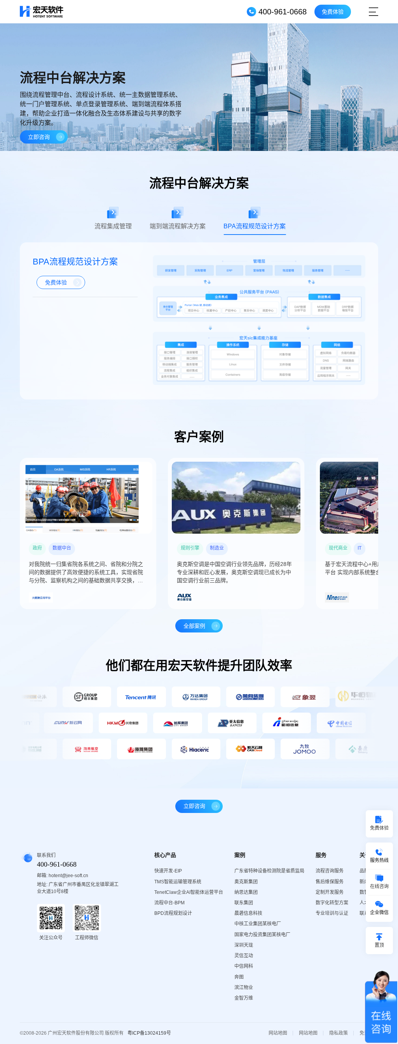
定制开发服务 (330, 892)
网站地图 (278, 1033)
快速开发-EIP (168, 871)
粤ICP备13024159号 (149, 1033)
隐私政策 (338, 1033)
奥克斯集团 (246, 882)
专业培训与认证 (332, 913)
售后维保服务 (330, 882)
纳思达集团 (246, 892)
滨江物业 (243, 987)
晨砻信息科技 (248, 913)
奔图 (239, 977)
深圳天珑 (243, 945)
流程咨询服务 (330, 871)
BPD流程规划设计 (173, 913)
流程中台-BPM (169, 903)
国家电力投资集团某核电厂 (262, 934)
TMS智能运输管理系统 (177, 882)
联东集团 (243, 903)
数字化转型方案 (332, 903)
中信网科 (243, 966)
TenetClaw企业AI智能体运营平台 (188, 892)
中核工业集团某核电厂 (257, 924)
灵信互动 (243, 955)
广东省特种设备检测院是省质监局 (269, 871)
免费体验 (333, 12)
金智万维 (243, 998)
